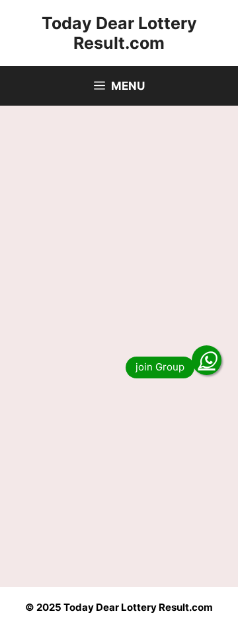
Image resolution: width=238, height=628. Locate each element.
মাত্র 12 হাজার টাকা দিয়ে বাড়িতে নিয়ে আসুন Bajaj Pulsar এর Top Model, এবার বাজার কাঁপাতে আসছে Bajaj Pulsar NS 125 (117, 377)
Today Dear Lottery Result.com (119, 33)
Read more (62, 538)
